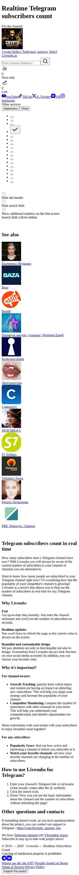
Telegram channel (26, 835)
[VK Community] (9, 859)
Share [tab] (24, 108)
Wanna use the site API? (18, 863)
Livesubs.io (9, 55)
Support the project (15, 871)
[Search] (45, 61)
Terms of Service (13, 867)
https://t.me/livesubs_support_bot (38, 828)
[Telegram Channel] (4, 859)
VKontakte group (56, 835)
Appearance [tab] (10, 108)
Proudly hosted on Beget (51, 863)
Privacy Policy (35, 867)
